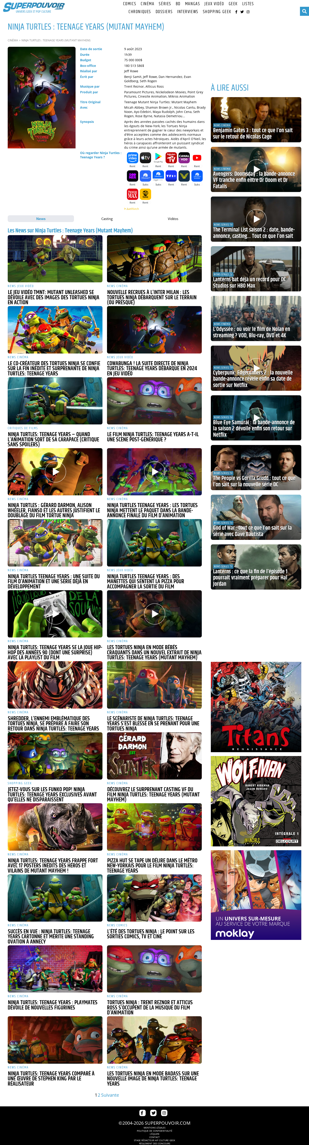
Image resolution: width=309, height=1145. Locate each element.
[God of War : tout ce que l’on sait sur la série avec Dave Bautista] (256, 517)
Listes (248, 3)
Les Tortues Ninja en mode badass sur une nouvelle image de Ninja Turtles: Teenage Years (153, 1079)
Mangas (192, 3)
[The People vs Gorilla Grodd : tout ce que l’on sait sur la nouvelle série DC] (256, 467)
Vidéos (173, 218)
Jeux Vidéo (214, 3)
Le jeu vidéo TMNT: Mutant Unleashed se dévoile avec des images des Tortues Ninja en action (53, 297)
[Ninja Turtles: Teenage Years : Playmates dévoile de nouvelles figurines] (55, 969)
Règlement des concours (154, 1143)
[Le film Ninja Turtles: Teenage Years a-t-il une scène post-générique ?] (154, 400)
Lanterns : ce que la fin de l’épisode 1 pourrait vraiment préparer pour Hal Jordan (250, 577)
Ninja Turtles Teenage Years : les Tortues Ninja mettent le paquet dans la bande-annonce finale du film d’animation (152, 510)
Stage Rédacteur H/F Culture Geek (154, 1140)
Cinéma (147, 3)
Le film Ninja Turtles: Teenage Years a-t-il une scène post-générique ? (153, 437)
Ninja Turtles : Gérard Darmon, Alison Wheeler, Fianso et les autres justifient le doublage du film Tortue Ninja (54, 510)
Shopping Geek (217, 11)
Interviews (187, 11)
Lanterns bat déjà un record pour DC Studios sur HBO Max (249, 282)
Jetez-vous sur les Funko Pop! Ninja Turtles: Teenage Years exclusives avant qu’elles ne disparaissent (52, 794)
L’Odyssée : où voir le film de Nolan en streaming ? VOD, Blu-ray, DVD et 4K (251, 332)
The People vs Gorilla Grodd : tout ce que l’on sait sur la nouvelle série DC (254, 481)
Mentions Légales (154, 1127)
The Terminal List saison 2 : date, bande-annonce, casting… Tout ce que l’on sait (254, 233)
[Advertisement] (256, 47)
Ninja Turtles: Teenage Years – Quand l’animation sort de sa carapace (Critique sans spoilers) (53, 439)
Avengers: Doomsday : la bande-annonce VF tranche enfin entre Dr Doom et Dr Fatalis (254, 180)
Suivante (110, 1095)
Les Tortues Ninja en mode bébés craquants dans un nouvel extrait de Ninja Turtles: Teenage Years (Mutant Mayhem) (154, 652)
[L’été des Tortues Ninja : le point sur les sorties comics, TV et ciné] (154, 898)
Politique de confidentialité (154, 1130)
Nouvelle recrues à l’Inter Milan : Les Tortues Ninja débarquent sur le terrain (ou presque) (152, 297)
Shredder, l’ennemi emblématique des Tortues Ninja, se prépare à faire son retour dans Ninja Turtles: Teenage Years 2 (53, 726)
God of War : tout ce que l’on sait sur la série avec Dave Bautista (252, 531)
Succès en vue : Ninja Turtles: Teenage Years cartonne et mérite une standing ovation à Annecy (51, 936)
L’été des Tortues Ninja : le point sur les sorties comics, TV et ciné (151, 934)
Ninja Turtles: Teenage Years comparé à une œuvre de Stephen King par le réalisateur (51, 1079)
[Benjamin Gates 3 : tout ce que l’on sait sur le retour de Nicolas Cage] (256, 119)
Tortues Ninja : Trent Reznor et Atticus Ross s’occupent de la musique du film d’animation (150, 1007)
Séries (165, 3)
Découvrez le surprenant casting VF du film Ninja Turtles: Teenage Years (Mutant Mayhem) (153, 794)
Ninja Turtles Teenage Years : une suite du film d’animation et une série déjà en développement (54, 581)
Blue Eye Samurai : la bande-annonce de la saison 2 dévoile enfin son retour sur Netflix (254, 428)
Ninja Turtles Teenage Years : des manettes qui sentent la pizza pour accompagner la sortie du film (145, 581)
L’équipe (154, 1134)
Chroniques (139, 11)
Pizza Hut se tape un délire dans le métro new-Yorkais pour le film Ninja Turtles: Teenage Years (152, 866)
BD (178, 3)
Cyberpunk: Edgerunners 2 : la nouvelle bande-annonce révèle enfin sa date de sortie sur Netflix (253, 379)
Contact (154, 1137)
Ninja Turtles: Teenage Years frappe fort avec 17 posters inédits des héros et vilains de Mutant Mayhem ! (53, 866)
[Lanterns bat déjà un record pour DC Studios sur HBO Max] (256, 268)
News (40, 218)
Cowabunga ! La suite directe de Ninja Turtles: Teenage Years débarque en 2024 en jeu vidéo (152, 368)
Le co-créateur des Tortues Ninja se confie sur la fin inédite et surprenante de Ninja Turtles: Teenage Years (54, 368)
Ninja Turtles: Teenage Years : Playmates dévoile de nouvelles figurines (52, 1005)
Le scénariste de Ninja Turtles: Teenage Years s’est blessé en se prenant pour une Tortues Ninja (153, 723)
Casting (107, 218)
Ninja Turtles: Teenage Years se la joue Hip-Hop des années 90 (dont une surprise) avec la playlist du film (55, 652)
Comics (129, 3)
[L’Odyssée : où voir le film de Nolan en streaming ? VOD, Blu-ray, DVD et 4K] (256, 318)
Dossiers (164, 11)
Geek (233, 3)
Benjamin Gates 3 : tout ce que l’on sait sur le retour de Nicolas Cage (253, 133)
